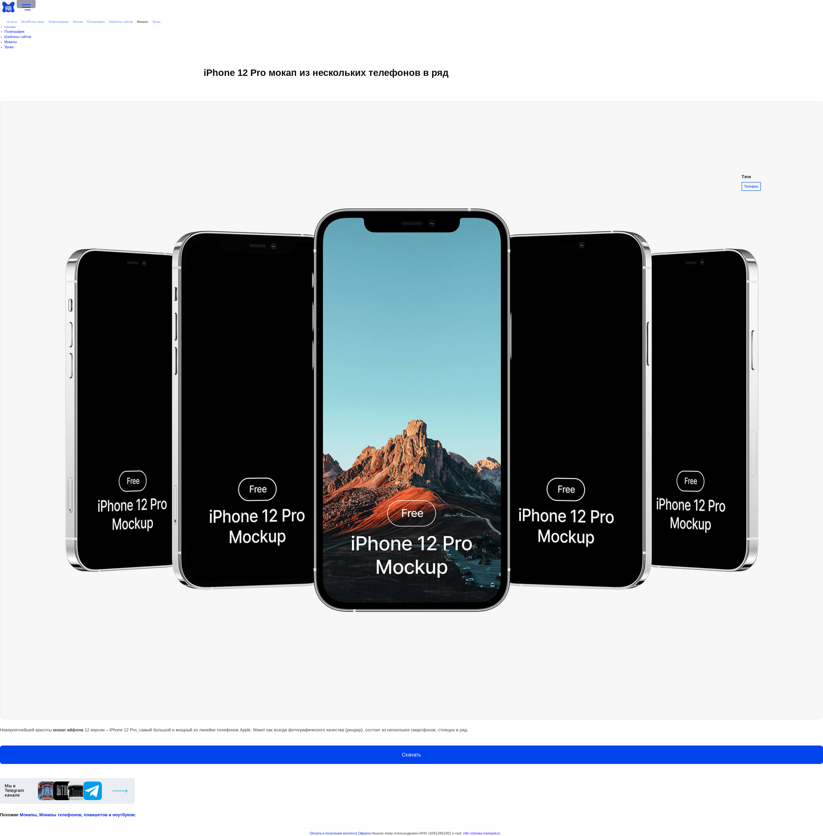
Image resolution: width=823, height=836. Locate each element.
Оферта (364, 833)
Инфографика (59, 21)
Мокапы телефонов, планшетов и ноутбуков (177, 721)
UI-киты (11, 21)
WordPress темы (32, 21)
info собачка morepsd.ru (481, 833)
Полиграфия (96, 21)
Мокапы (142, 21)
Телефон (751, 186)
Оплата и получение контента (333, 833)
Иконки (78, 21)
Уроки (156, 21)
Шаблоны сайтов (121, 21)
